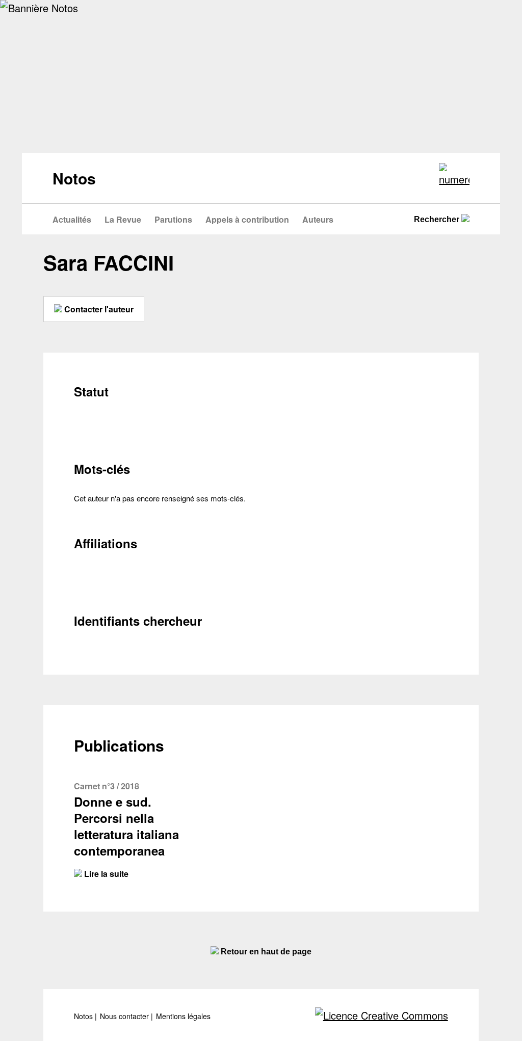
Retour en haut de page (265, 951)
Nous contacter (125, 1016)
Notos (84, 1016)
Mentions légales (183, 1016)
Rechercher (437, 219)
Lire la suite (105, 873)
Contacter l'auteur (98, 309)
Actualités (72, 219)
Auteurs (317, 219)
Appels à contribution (247, 219)
